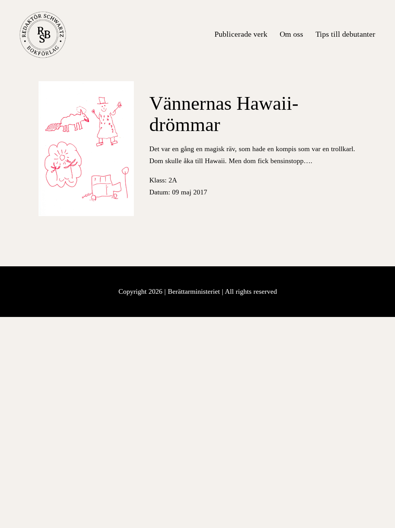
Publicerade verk (240, 34)
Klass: (163, 180)
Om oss (291, 34)
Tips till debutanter (345, 34)
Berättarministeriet (195, 291)
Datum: (178, 192)
